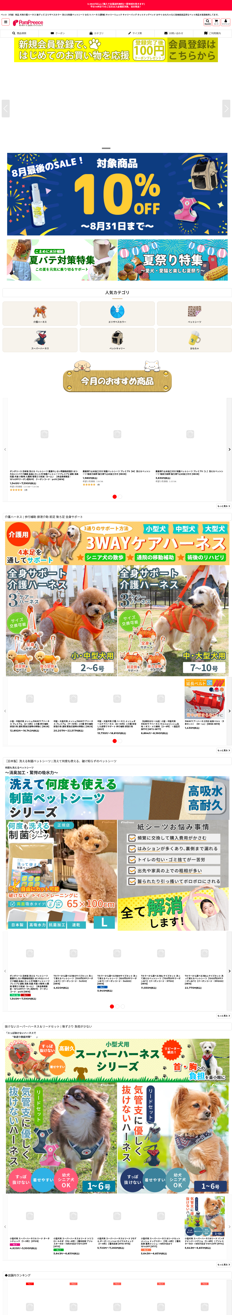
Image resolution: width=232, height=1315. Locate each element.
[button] (6, 21)
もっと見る (223, 506)
